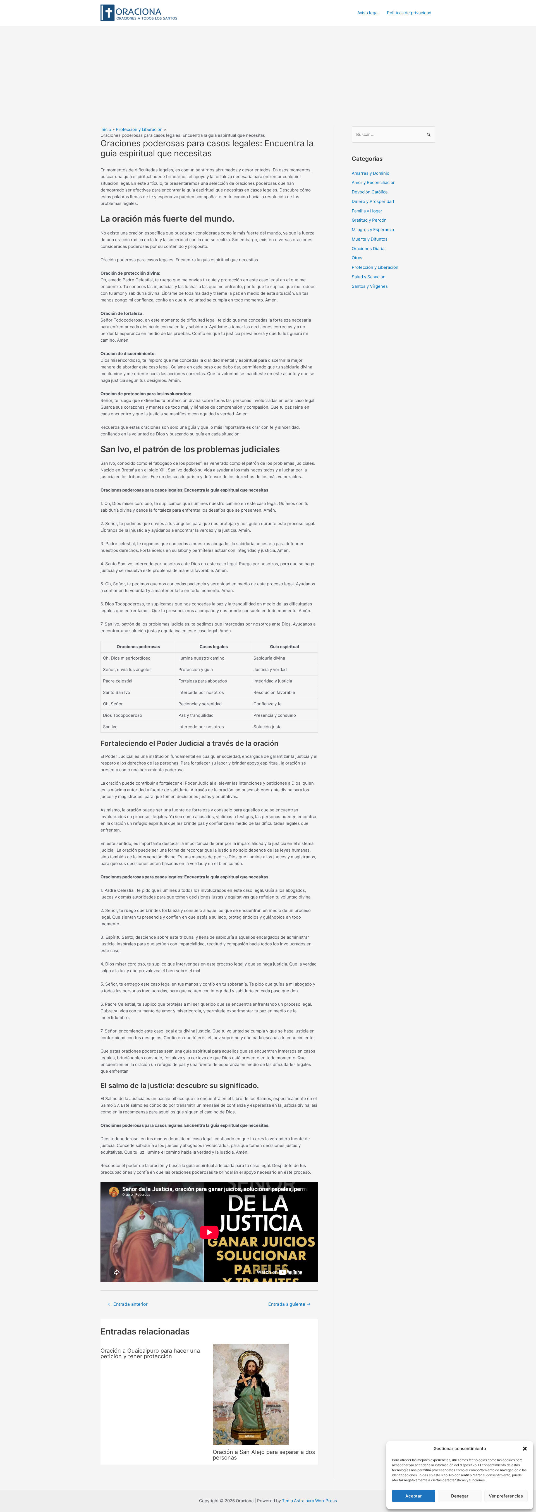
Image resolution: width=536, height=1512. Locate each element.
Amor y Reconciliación (374, 182)
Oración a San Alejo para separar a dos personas (264, 1455)
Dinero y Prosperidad (373, 201)
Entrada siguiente (289, 1304)
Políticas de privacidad (409, 12)
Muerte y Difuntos (369, 239)
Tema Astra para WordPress (309, 1500)
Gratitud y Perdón (369, 220)
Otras (357, 257)
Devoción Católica (369, 192)
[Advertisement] (268, 68)
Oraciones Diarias (369, 248)
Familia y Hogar (367, 211)
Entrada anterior (128, 1304)
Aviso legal (368, 12)
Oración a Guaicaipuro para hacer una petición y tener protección (150, 1353)
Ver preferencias (506, 1496)
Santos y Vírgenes (370, 286)
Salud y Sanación (369, 276)
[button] (525, 1448)
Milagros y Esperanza (373, 229)
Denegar (459, 1496)
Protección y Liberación (375, 267)
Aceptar (413, 1496)
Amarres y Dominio (370, 173)
